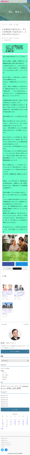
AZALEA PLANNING (18, 453)
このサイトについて (5, 442)
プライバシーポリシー (6, 444)
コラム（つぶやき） (5, 368)
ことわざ (4, 372)
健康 (3, 388)
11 (11, 421)
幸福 (10, 40)
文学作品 (4, 379)
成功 (15, 388)
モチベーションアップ (11, 386)
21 (23, 423)
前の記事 (4, 324)
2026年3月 (3, 406)
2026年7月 (3, 397)
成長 (19, 388)
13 (19, 421)
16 (2, 423)
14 (23, 421)
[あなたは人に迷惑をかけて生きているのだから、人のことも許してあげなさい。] (7, 305)
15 (27, 421)
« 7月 (2, 428)
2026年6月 (3, 399)
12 (15, 421)
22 (27, 423)
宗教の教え (4, 377)
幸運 (12, 388)
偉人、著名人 (13, 38)
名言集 (18, 38)
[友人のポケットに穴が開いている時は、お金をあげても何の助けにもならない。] (7, 288)
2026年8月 (3, 395)
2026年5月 (3, 401)
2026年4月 (3, 404)
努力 (5, 388)
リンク (2, 446)
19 (15, 423)
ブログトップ (4, 438)
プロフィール (4, 440)
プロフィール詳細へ (15, 351)
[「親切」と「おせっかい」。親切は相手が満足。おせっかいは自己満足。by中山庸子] (19, 288)
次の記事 (26, 324)
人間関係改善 (6, 40)
